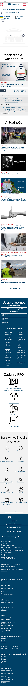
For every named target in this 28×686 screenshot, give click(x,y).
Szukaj (1, 13)
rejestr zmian (4, 682)
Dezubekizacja (20, 482)
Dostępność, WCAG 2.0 (7, 492)
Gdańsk (6, 318)
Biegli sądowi (20, 461)
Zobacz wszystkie (14, 511)
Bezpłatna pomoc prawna (6, 461)
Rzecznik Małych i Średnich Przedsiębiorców (21, 357)
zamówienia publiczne (7, 594)
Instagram (4, 663)
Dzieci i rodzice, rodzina (21, 502)
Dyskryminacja (20, 492)
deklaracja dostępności (7, 679)
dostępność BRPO (6, 677)
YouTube (3, 661)
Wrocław (6, 322)
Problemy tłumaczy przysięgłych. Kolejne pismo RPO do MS (12, 256)
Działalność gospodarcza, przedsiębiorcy (6, 503)
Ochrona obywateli (14, 426)
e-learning (4, 610)
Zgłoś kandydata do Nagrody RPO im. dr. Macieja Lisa (13, 85)
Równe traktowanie (14, 403)
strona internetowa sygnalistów (9, 648)
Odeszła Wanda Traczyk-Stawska (10, 174)
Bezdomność (20, 451)
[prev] (1, 90)
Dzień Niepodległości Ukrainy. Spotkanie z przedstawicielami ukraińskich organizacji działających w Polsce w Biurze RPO (12, 149)
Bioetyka (7, 471)
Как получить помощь (14, 531)
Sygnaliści (13, 415)
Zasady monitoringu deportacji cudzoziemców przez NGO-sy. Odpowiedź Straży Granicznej (13, 281)
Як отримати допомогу (14, 527)
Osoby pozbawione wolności (13, 388)
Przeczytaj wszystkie (14, 288)
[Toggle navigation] (3, 21)
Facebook (3, 656)
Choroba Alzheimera (20, 471)
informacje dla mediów (7, 602)
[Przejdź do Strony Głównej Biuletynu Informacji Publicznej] (25, 4)
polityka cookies (5, 681)
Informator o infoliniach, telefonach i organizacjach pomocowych (8, 336)
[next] (4, 90)
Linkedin (3, 659)
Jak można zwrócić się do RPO (15, 309)
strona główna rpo (14, 517)
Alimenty (6, 451)
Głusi (17, 13)
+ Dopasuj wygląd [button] (4, 1)
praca (2, 591)
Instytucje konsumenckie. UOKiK (21, 339)
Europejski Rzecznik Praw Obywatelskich (8, 350)
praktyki (3, 593)
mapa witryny (4, 676)
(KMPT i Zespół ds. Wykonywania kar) (13, 390)
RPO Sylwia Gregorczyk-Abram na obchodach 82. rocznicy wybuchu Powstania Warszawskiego (13, 100)
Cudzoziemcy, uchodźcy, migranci (6, 482)
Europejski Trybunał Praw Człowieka (9, 344)
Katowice (6, 314)
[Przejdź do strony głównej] (14, 4)
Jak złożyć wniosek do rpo (14, 524)
